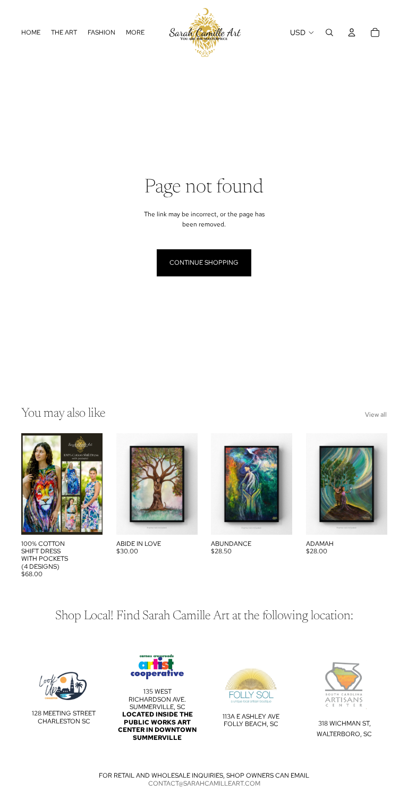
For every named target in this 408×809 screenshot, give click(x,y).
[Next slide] (94, 483)
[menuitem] (135, 32)
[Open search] (329, 32)
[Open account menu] (351, 32)
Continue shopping (204, 262)
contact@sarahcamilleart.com (204, 783)
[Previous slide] (29, 483)
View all (376, 414)
